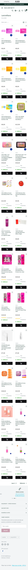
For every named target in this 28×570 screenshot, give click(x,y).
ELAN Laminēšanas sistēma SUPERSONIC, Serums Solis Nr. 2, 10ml (6, 461)
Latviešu (4, 537)
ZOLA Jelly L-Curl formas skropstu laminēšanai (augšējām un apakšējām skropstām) (6, 157)
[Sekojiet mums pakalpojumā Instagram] (5, 544)
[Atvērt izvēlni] (2, 8)
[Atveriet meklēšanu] (12, 10)
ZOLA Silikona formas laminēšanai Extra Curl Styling (6, 385)
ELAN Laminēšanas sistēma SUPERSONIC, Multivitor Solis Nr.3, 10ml (20, 423)
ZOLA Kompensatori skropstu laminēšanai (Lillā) (6, 42)
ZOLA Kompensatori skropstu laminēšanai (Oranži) (6, 80)
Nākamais (22, 483)
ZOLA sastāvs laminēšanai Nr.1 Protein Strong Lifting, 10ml (20, 309)
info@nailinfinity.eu (14, 495)
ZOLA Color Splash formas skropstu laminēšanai (19, 118)
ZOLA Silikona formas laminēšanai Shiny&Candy (20, 385)
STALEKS (3, 343)
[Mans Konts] (19, 10)
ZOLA (2, 38)
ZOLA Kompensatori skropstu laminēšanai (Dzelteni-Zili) (6, 118)
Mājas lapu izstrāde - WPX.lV (19, 565)
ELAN (2, 419)
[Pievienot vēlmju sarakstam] (12, 26)
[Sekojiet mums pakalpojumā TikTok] (8, 544)
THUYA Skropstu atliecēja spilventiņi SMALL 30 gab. (20, 232)
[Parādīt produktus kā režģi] (23, 22)
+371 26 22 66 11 (14, 494)
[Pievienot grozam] (7, 58)
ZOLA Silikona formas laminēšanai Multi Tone (6, 193)
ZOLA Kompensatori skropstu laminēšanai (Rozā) (20, 42)
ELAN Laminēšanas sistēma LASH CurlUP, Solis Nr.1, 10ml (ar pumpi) (6, 423)
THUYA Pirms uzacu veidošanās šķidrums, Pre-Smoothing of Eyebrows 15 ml (20, 347)
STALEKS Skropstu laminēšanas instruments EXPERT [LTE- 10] (6, 347)
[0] (25, 10)
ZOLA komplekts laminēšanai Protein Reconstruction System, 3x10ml (7, 271)
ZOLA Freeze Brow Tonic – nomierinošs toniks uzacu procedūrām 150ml (6, 233)
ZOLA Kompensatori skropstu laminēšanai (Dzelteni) (20, 80)
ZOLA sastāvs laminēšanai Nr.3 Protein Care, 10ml (19, 270)
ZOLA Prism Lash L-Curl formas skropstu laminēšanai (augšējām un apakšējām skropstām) (20, 157)
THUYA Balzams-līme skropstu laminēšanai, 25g (20, 194)
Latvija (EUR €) (13, 537)
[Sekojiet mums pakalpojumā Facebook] (2, 544)
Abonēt (6, 530)
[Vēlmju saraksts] (22, 10)
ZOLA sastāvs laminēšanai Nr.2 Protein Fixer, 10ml (5, 309)
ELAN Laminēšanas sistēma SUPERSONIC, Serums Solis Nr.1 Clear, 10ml (20, 461)
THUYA (16, 191)
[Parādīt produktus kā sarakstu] (26, 22)
